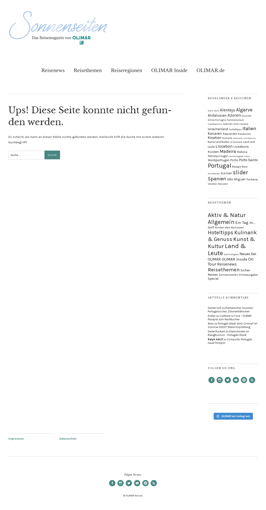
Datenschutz (67, 438)
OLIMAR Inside (169, 70)
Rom (245, 166)
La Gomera (236, 142)
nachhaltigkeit (235, 156)
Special (213, 279)
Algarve (244, 110)
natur (247, 156)
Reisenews (53, 70)
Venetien (212, 183)
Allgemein (221, 221)
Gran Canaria (240, 123)
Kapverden (230, 134)
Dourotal (246, 115)
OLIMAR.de (211, 70)
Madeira (228, 151)
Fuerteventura (215, 124)
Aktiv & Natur (227, 215)
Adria (210, 110)
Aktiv (216, 110)
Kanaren (215, 133)
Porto (234, 160)
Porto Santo (248, 160)
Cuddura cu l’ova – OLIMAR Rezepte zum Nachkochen (229, 317)
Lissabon (224, 146)
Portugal (219, 165)
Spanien (217, 179)
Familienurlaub (235, 119)
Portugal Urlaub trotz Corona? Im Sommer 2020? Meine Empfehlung (232, 325)
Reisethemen (88, 70)
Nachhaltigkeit (231, 254)
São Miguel (236, 179)
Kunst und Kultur (218, 141)
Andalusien (217, 115)
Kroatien (215, 138)
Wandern (223, 183)
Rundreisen (214, 173)
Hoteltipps (220, 232)
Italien (249, 128)
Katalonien (244, 133)
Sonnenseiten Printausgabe (238, 275)
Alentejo (227, 110)
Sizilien (226, 173)
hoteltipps (235, 129)
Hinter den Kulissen (229, 227)
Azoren (234, 115)
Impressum (16, 438)
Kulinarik (227, 138)
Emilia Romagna (217, 119)
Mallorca (242, 151)
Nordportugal (218, 160)
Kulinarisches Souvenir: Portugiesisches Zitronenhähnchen (230, 309)
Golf (211, 227)
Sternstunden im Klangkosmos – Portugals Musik (228, 333)
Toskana (252, 179)
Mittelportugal (218, 156)
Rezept (236, 166)
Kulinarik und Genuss (244, 138)
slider (240, 172)
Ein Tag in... (245, 222)
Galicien (228, 123)
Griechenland (218, 129)
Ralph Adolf (215, 339)
